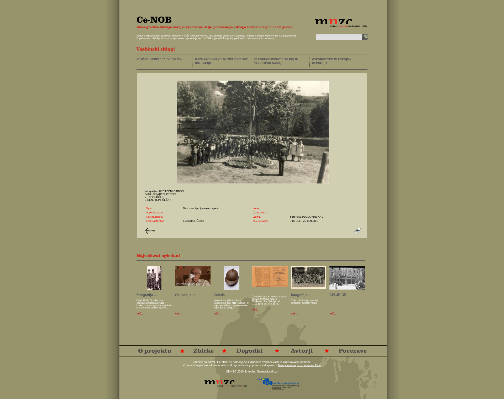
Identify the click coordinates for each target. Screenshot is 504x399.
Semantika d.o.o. (267, 371)
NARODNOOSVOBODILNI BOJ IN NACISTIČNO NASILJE (276, 61)
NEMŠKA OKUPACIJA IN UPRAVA (159, 59)
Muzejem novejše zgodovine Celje (299, 365)
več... (140, 313)
